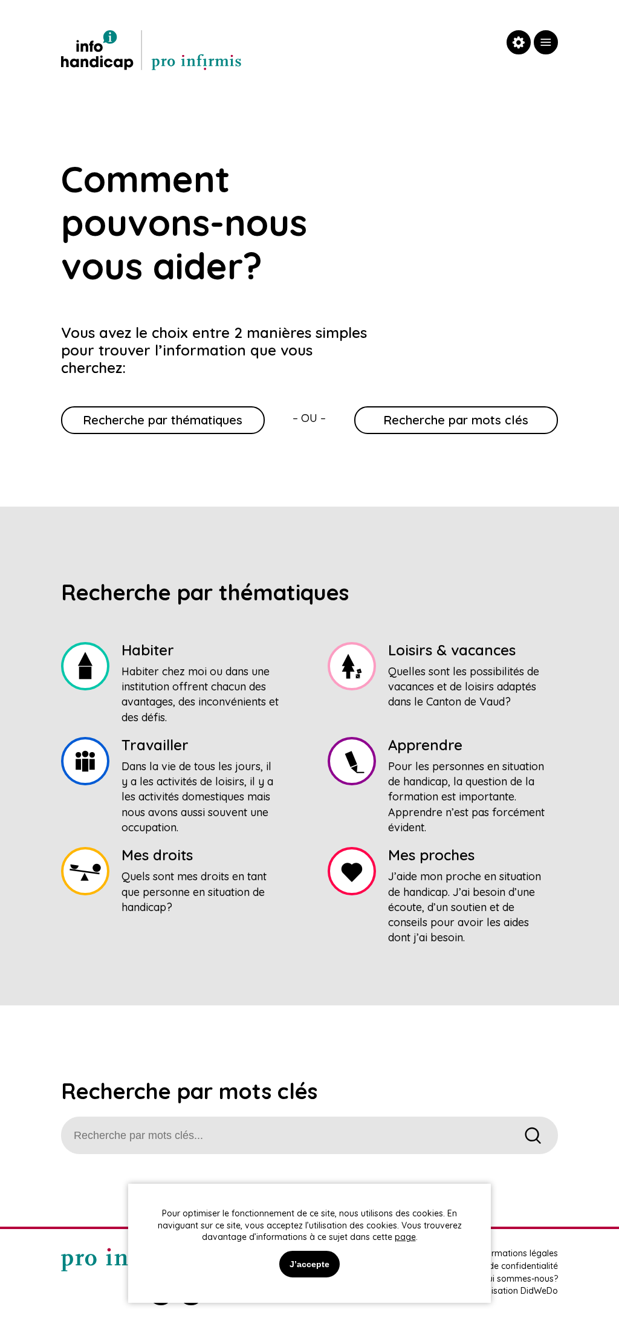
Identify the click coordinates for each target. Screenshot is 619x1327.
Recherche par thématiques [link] (162, 419)
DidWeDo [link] (539, 1290)
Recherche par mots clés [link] (455, 419)
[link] (546, 42)
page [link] (405, 1236)
